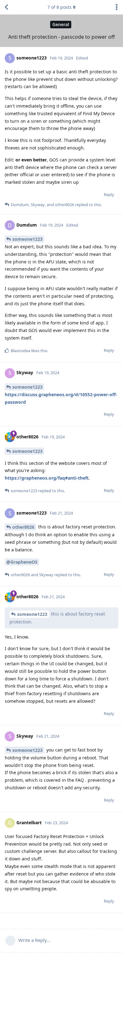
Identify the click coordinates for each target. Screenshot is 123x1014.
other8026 (23, 527)
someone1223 (27, 239)
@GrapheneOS (22, 562)
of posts (59, 7)
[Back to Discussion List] (6, 7)
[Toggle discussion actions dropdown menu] (116, 7)
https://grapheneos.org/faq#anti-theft (47, 478)
